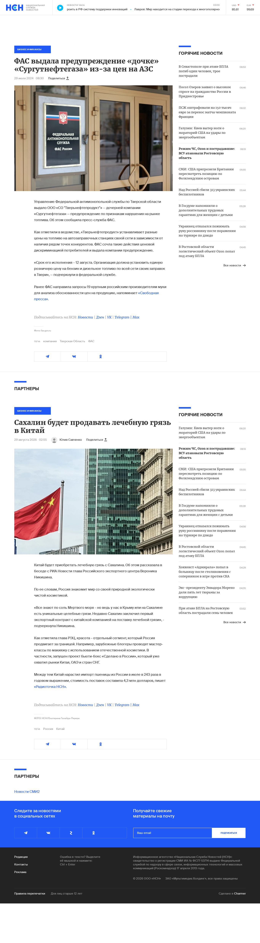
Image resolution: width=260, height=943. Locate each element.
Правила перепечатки (29, 893)
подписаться (229, 833)
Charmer (240, 893)
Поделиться (56, 78)
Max (135, 317)
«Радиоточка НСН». (50, 686)
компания (50, 341)
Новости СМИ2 (27, 791)
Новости (85, 317)
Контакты (21, 864)
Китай (60, 729)
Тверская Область (72, 341)
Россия (48, 729)
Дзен (100, 317)
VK (109, 317)
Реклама (20, 872)
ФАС (91, 341)
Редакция (21, 857)
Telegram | (123, 317)
